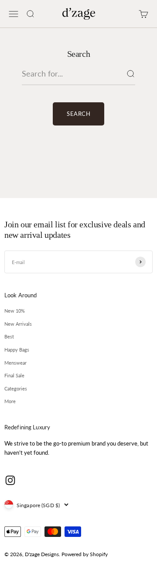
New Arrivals (18, 324)
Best (9, 336)
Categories (15, 388)
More (10, 401)
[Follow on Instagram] (10, 480)
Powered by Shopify (84, 554)
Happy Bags (16, 349)
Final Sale (14, 375)
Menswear (15, 363)
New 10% (14, 310)
